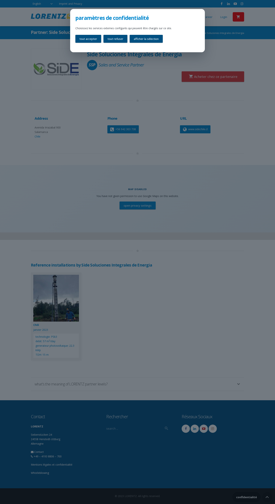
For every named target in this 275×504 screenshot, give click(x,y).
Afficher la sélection (146, 39)
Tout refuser (115, 39)
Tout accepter (88, 39)
